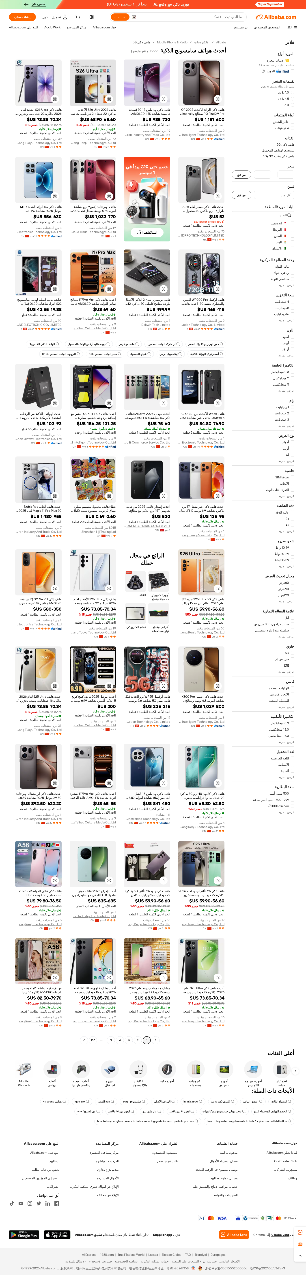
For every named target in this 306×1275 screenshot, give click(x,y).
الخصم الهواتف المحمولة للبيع (270, 1111)
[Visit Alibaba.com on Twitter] (38, 1203)
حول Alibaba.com (284, 1143)
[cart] (77, 17)
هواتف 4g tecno (52, 1101)
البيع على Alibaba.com (44, 1152)
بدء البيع (54, 1161)
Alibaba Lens (280, 1235)
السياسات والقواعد (225, 1195)
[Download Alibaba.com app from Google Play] (24, 1234)
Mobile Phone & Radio (172, 42)
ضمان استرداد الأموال (224, 1161)
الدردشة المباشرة (107, 1161)
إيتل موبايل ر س (168, 354)
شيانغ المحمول (138, 354)
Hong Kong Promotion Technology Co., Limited (201, 324)
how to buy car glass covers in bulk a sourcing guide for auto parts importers (145, 1121)
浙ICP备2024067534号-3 (267, 1268)
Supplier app (162, 1235)
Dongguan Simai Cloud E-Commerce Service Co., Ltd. (147, 442)
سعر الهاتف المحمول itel (103, 354)
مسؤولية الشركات (285, 1169)
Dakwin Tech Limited (155, 324)
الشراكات (53, 1186)
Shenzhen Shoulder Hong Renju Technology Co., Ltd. (93, 143)
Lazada (153, 1254)
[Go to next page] (84, 1040)
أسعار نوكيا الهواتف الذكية (204, 354)
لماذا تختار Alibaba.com (282, 1152)
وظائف (292, 1178)
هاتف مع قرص (126, 344)
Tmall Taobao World (131, 1254)
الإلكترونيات (201, 42)
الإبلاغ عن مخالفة (108, 1195)
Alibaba (221, 42)
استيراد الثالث (279, 1101)
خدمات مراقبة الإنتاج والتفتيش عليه (215, 1186)
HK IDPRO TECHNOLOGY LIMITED (201, 235)
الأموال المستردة (108, 1178)
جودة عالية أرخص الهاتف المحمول (87, 344)
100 (93, 1040)
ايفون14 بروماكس (180, 1111)
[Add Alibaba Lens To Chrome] (234, 1234)
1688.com (107, 1254)
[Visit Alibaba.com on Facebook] (56, 1203)
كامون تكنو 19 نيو (220, 1101)
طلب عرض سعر (167, 1161)
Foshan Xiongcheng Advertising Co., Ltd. (201, 535)
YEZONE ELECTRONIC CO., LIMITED (38, 324)
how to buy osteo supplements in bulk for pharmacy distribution (247, 1121)
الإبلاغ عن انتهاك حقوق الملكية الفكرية (94, 1186)
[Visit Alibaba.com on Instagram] (29, 1203)
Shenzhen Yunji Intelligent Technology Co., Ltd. (93, 442)
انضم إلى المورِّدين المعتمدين (40, 1178)
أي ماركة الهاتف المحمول (161, 344)
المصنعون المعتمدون (165, 1152)
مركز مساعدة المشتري (104, 1152)
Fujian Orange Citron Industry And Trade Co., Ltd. (147, 134)
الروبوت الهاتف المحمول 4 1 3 (59, 354)
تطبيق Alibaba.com (88, 1235)
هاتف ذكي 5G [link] (141, 42)
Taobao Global (171, 1254)
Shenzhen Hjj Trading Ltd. (98, 531)
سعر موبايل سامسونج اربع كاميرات (222, 1111)
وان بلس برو (150, 1111)
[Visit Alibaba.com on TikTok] (12, 1203)
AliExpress (89, 1254)
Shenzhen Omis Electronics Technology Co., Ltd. (38, 232)
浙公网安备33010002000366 (226, 1268)
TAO (188, 1254)
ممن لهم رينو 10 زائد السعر (203, 344)
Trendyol (201, 1254)
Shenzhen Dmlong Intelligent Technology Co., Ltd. (201, 134)
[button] (134, 17)
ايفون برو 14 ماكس (119, 1111)
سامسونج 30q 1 (132, 1101)
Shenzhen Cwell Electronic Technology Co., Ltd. (201, 442)
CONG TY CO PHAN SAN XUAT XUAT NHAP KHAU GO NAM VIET (147, 526)
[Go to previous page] (156, 1040)
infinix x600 (190, 1101)
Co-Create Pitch (285, 1161)
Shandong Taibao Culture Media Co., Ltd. (93, 328)
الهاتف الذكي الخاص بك (42, 344)
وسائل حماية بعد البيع (224, 1178)
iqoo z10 (80, 1101)
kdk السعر (104, 1101)
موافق (241, 175)
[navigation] (263, 542)
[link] (300, 1232)
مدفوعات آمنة (229, 1152)
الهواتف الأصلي (162, 1101)
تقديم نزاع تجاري (108, 1169)
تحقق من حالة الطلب (45, 1169)
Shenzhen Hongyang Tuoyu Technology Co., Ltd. (38, 143)
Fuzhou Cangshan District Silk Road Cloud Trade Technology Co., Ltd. (93, 232)
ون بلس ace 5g (86, 1111)
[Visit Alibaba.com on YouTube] (21, 1203)
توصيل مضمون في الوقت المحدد (217, 1169)
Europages (218, 1254)
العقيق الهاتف (250, 1101)
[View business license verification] (193, 1268)
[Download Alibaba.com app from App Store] (57, 1234)
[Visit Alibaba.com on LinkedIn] (47, 1203)
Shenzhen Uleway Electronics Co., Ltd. (38, 439)
